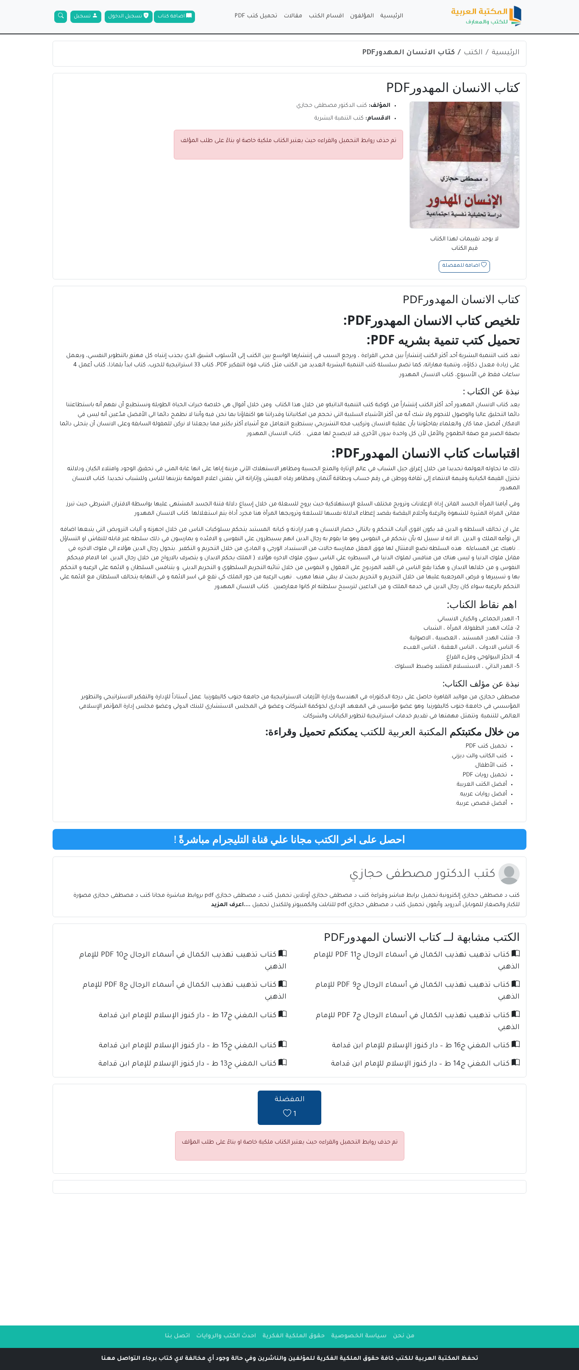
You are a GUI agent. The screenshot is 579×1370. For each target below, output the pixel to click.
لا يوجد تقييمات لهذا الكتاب (464, 244)
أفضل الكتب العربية (482, 784)
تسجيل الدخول (125, 17)
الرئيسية (391, 16)
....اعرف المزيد (231, 905)
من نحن (404, 1336)
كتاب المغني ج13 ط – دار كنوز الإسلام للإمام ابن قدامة (188, 1064)
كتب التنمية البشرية (339, 118)
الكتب (473, 53)
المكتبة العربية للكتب (403, 731)
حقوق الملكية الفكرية (293, 1336)
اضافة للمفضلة (462, 266)
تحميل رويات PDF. (484, 775)
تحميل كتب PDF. (486, 746)
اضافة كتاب (172, 17)
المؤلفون (362, 16)
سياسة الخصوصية (359, 1336)
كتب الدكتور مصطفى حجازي (331, 106)
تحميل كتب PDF (255, 16)
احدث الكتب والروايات (226, 1336)
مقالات (293, 16)
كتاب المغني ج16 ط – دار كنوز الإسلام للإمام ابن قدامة (422, 1046)
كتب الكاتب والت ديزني (479, 756)
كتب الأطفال (491, 765)
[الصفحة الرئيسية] (486, 17)
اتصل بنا (177, 1336)
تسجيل (83, 17)
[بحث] (60, 17)
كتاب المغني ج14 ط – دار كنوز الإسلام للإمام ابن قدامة (421, 1064)
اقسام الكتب (326, 16)
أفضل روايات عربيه (483, 794)
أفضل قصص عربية (482, 804)
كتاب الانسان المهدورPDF (408, 53)
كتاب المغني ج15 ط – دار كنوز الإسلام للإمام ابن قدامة (188, 1046)
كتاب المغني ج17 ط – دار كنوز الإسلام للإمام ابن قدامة (188, 1016)
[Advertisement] (289, 1259)
